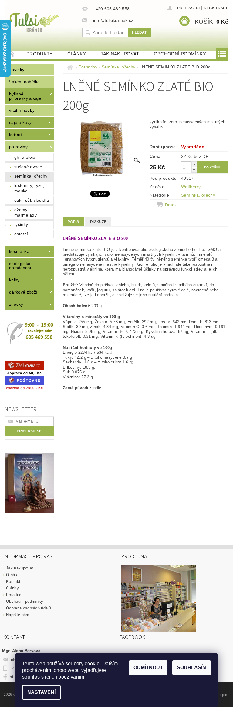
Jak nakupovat (119, 53)
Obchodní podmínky (180, 53)
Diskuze (98, 222)
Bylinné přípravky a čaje (25, 96)
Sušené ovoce (28, 166)
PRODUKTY (39, 53)
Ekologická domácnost (20, 265)
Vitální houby (22, 110)
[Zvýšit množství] (194, 164)
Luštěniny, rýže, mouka (29, 188)
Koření (15, 134)
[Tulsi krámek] (42, 22)
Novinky (16, 69)
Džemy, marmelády (25, 212)
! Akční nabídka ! (25, 81)
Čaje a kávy (20, 122)
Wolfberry (191, 186)
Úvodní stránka (12, 53)
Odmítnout (148, 667)
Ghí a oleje (24, 157)
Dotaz (171, 204)
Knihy (14, 279)
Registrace (216, 8)
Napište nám (17, 614)
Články (76, 53)
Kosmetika (19, 251)
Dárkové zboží (23, 292)
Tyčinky (21, 224)
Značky (16, 304)
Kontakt (13, 581)
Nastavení (41, 692)
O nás (11, 575)
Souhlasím (191, 667)
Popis (73, 222)
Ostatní (21, 233)
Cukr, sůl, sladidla (31, 200)
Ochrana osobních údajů (28, 608)
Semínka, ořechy (31, 176)
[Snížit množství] (194, 170)
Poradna (13, 594)
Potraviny (18, 146)
